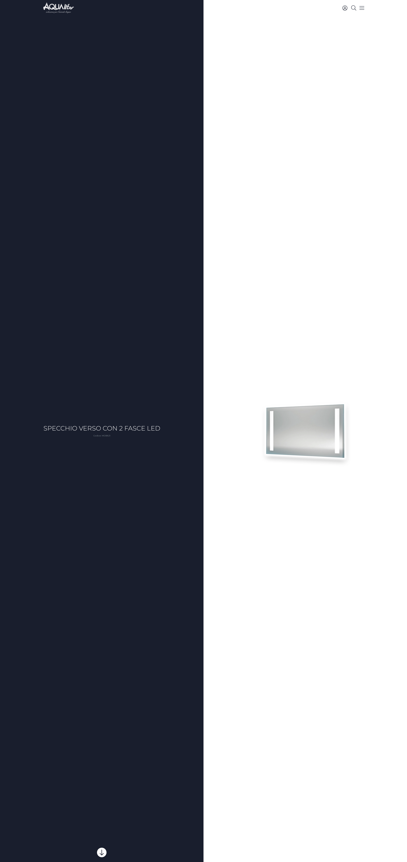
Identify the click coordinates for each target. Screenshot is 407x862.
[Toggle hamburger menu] (361, 7)
